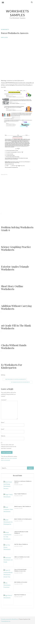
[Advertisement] (17, 57)
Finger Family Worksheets (20, 493)
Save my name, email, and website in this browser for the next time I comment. (8, 446)
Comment (4, 400)
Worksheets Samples (17, 13)
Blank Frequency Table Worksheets (22, 506)
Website (3, 436)
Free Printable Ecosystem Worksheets (15, 379)
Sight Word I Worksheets (20, 594)
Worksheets (5, 29)
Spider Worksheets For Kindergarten (23, 519)
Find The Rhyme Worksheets (21, 544)
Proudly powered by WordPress (9, 619)
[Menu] (3, 3)
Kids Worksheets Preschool (20, 582)
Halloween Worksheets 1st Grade (22, 557)
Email (2, 429)
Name (3, 422)
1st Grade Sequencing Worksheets (20, 382)
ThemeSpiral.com (5, 621)
